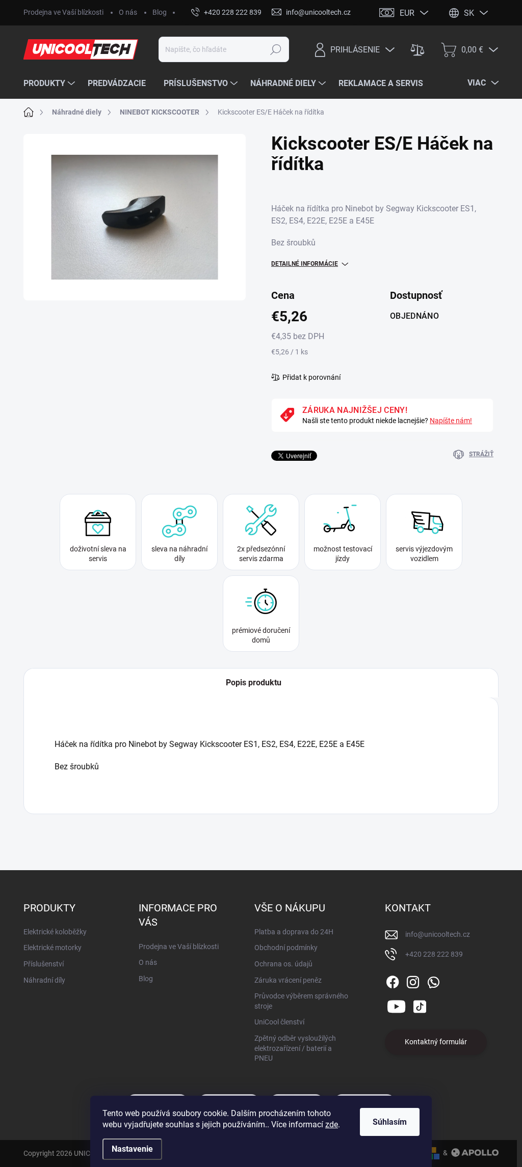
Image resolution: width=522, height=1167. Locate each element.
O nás (128, 12)
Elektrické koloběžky (55, 932)
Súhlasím (390, 1122)
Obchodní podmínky (286, 947)
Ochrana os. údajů (283, 964)
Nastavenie (132, 1149)
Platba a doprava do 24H (293, 932)
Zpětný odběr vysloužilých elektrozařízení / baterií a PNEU (295, 1048)
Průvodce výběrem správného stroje (301, 1001)
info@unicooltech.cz (437, 934)
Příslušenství (43, 964)
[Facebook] (392, 980)
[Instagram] (413, 980)
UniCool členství (279, 1022)
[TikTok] (419, 1004)
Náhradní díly (44, 980)
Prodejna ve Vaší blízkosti (63, 12)
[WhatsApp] (433, 980)
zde (331, 1124)
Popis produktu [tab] (253, 682)
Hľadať (275, 49)
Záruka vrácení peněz (288, 980)
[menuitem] (50, 83)
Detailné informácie (304, 263)
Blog (159, 12)
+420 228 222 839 (434, 954)
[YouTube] (396, 1004)
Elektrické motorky (52, 947)
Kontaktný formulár (436, 1042)
